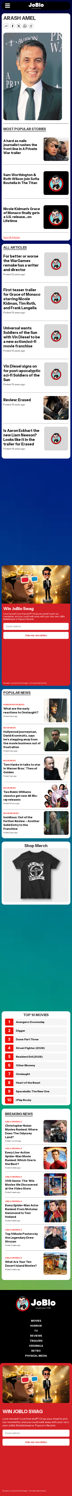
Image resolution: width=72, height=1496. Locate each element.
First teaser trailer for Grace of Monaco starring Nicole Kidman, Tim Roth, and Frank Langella (21, 299)
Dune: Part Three (27, 1039)
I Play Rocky (23, 1100)
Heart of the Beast (28, 1082)
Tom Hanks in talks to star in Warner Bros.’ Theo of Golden (21, 768)
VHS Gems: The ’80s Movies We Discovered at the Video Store (21, 1184)
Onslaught (23, 1074)
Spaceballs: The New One (32, 1091)
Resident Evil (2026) (29, 1056)
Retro (36, 1350)
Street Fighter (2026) (30, 1048)
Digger (20, 1030)
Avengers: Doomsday (30, 1022)
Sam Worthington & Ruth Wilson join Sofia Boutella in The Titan (21, 179)
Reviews (36, 1335)
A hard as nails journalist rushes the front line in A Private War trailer (20, 147)
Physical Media (36, 1355)
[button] (7, 6)
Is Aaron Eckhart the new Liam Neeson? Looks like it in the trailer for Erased (21, 437)
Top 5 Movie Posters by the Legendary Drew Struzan (21, 1237)
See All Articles (11, 237)
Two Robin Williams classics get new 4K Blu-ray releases (20, 795)
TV (36, 1330)
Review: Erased (17, 400)
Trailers (36, 1340)
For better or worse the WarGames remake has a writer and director (21, 263)
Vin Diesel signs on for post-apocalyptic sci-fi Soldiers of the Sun (22, 373)
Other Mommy (25, 1065)
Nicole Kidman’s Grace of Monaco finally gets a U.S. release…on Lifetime (21, 215)
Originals (36, 1345)
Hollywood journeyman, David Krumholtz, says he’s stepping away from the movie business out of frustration (22, 739)
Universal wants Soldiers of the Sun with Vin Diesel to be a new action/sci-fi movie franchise (21, 337)
